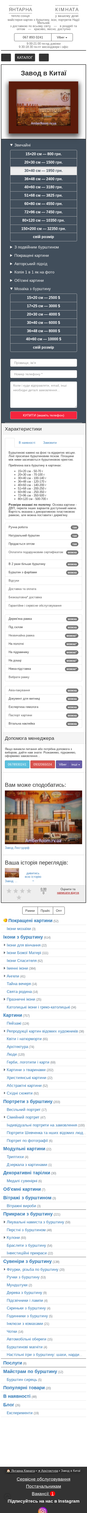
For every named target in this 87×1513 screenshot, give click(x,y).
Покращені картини (31, 255)
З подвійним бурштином (36, 247)
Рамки (30, 910)
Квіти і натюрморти (24, 1038)
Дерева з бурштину (24, 1292)
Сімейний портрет (23, 1117)
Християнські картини (26, 1077)
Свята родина (19, 991)
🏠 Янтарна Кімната (20, 1471)
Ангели (13, 976)
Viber (61, 37)
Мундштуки (17, 1285)
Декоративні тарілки (26, 1172)
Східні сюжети (20, 1093)
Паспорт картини (43, 715)
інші (74, 764)
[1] (9, 890)
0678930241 (17, 764)
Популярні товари (24, 1387)
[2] (15, 890)
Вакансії (43, 1493)
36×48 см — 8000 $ (43, 331)
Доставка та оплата (23, 589)
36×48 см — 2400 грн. (43, 179)
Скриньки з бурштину (26, 1308)
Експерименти (20, 1413)
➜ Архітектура (48, 1471)
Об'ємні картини (29, 280)
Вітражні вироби (21, 1205)
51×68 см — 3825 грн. (43, 195)
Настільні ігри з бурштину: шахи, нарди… (45, 1354)
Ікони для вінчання (24, 945)
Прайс (45, 910)
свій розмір (43, 237)
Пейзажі (14, 1023)
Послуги (12, 1362)
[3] (22, 890)
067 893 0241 (33, 37)
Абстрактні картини (24, 1085)
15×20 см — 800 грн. (44, 154)
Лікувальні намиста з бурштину (35, 1222)
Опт (59, 910)
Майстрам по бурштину (30, 1371)
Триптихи (15, 1156)
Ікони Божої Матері (24, 952)
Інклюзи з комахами (25, 1323)
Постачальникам (43, 1486)
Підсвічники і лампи (25, 1300)
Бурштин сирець (22, 1379)
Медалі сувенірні (22, 1180)
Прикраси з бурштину (28, 1213)
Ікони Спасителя (22, 960)
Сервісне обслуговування (43, 1479)
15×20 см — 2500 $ (43, 298)
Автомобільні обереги (26, 1339)
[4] (29, 890)
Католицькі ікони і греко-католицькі (38, 1007)
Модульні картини (24, 1148)
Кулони (13, 1237)
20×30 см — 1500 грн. (43, 162)
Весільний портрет (24, 1109)
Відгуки (14, 580)
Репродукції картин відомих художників (42, 1031)
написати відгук (68, 892)
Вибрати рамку (19, 677)
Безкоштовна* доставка (26, 597)
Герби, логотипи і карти (28, 1062)
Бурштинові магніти (25, 1347)
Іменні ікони (17, 968)
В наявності (17, 1396)
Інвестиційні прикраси (27, 1253)
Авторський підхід (30, 263)
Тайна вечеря (19, 983)
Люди (12, 1054)
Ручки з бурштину (23, 1277)
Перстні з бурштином (26, 1230)
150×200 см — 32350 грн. (43, 229)
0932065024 (42, 764)
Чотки (12, 1331)
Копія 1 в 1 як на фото (34, 272)
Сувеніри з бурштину (27, 1261)
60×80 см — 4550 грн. (43, 204)
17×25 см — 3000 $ (43, 306)
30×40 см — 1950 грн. (43, 171)
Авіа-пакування (43, 690)
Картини (12, 1015)
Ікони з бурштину (23, 936)
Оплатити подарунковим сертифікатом (43, 552)
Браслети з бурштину (26, 1245)
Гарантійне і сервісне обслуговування (35, 605)
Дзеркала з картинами (27, 1164)
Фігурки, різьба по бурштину (32, 1269)
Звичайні (22, 145)
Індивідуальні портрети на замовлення (42, 1125)
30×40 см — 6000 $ (43, 323)
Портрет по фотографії (27, 1140)
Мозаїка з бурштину (32, 288)
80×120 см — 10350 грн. (43, 220)
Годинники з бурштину (27, 1316)
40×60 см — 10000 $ (43, 339)
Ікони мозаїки (19, 928)
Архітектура (17, 1046)
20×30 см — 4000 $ (43, 314)
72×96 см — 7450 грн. (43, 212)
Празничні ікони (21, 999)
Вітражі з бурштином (27, 1197)
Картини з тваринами (26, 1069)
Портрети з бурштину (27, 1101)
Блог (8, 1404)
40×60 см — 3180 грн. (43, 187)
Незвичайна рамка (43, 635)
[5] (19, 897)
